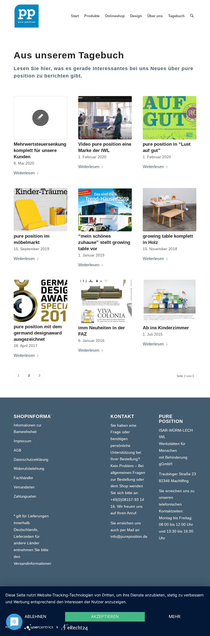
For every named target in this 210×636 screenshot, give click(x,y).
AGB (17, 450)
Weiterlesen (24, 173)
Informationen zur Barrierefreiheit (27, 428)
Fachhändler (23, 478)
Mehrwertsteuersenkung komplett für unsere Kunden (40, 150)
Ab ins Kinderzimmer (166, 327)
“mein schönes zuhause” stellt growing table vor (104, 242)
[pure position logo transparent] (26, 16)
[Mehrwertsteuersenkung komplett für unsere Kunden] (40, 117)
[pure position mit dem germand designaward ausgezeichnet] (40, 301)
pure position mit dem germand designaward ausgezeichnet (38, 333)
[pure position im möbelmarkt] (40, 209)
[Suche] (191, 16)
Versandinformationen (33, 563)
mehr (174, 616)
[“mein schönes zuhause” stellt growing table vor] (105, 209)
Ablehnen (35, 616)
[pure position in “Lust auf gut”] (169, 117)
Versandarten (24, 487)
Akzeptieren (105, 616)
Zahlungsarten (25, 496)
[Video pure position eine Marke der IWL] (105, 117)
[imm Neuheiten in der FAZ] (105, 301)
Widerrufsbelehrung (29, 469)
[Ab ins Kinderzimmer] (169, 301)
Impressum (22, 441)
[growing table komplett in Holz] (169, 209)
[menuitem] (74, 16)
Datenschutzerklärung (31, 460)
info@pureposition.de (128, 536)
